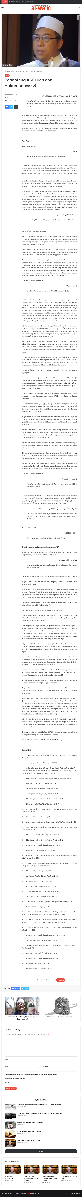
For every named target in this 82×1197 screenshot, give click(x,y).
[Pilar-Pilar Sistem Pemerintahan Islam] (10, 1125)
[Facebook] (7, 107)
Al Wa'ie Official (34, 1193)
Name (7, 1059)
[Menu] (3, 9)
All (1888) (41, 1151)
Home (8, 71)
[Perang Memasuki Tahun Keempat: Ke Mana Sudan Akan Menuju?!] (10, 1116)
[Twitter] (11, 107)
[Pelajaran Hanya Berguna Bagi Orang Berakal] (32, 1169)
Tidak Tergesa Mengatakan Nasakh (29, 1131)
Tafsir (12, 71)
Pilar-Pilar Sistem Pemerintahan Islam (30, 1122)
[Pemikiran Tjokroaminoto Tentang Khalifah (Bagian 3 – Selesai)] (10, 1107)
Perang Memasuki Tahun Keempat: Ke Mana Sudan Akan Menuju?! (39, 1113)
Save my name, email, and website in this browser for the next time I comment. (31, 1074)
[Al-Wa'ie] (41, 8)
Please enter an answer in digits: (15, 1078)
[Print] (16, 107)
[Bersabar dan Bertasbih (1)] (13, 1169)
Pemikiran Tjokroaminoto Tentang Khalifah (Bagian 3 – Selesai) (39, 1104)
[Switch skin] (76, 9)
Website (45, 1066)
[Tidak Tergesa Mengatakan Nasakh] (10, 1134)
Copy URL (61, 980)
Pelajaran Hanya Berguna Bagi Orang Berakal (31, 1178)
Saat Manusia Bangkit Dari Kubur (28, 1140)
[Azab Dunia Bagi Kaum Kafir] (70, 1169)
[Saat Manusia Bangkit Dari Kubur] (10, 1143)
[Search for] (79, 9)
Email (7, 1066)
